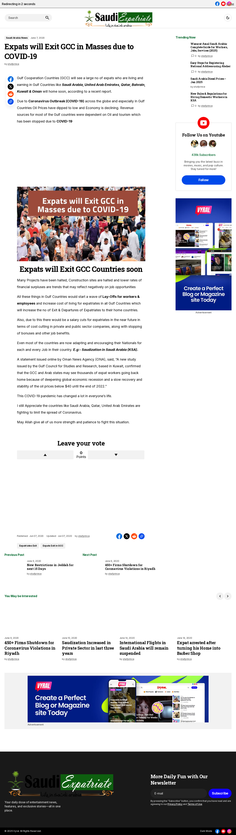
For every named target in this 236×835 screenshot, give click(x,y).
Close (230, 4)
